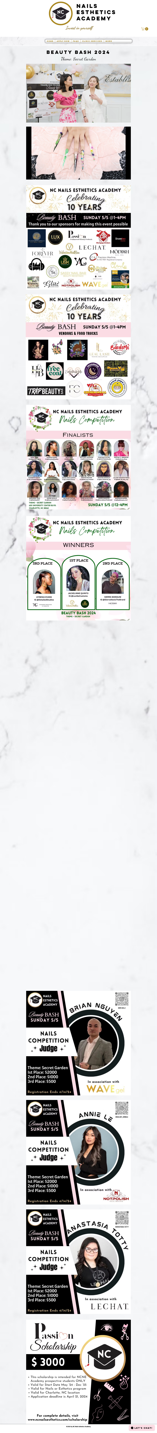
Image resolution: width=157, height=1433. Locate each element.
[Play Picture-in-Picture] (124, 119)
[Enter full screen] (128, 119)
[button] (145, 29)
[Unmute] (32, 119)
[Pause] (29, 119)
